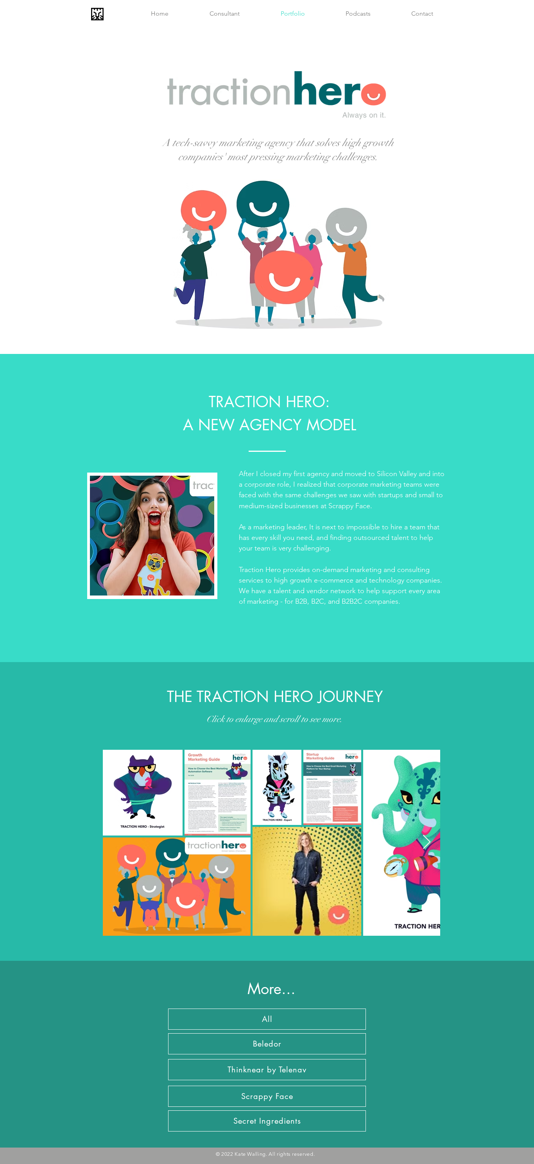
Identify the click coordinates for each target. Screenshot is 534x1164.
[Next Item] (426, 842)
